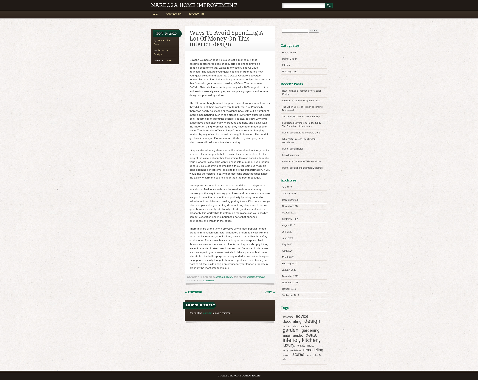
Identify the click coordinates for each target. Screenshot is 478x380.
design (250, 277)
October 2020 (289, 212)
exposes (287, 326)
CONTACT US (173, 14)
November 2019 (290, 282)
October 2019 (289, 289)
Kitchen (286, 65)
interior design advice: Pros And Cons (301, 132)
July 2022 (287, 187)
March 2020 (288, 257)
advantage (288, 317)
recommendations (292, 350)
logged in (207, 313)
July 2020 (287, 231)
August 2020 (288, 225)
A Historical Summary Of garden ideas (301, 100)
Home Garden (289, 52)
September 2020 (290, 219)
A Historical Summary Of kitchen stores (301, 161)
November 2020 (290, 206)
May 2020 (287, 244)
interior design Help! (292, 148)
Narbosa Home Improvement (194, 5)
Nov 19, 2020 (166, 34)
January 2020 (289, 270)
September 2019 (290, 295)
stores (298, 354)
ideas (310, 335)
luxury (288, 345)
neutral (300, 345)
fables (295, 326)
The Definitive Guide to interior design (301, 116)
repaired (286, 355)
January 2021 (289, 193)
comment (164, 60)
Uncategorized (289, 71)
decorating (292, 321)
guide (297, 335)
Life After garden (290, 155)
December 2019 (290, 276)
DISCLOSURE (196, 14)
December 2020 (290, 200)
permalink (208, 280)
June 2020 (287, 238)
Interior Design (224, 277)
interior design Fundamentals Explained (302, 168)
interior (260, 277)
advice (302, 316)
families (304, 326)
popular (310, 346)
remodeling (313, 349)
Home (154, 14)
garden (290, 330)
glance (287, 335)
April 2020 (287, 251)
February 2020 (289, 263)
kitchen (310, 340)
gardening (310, 330)
